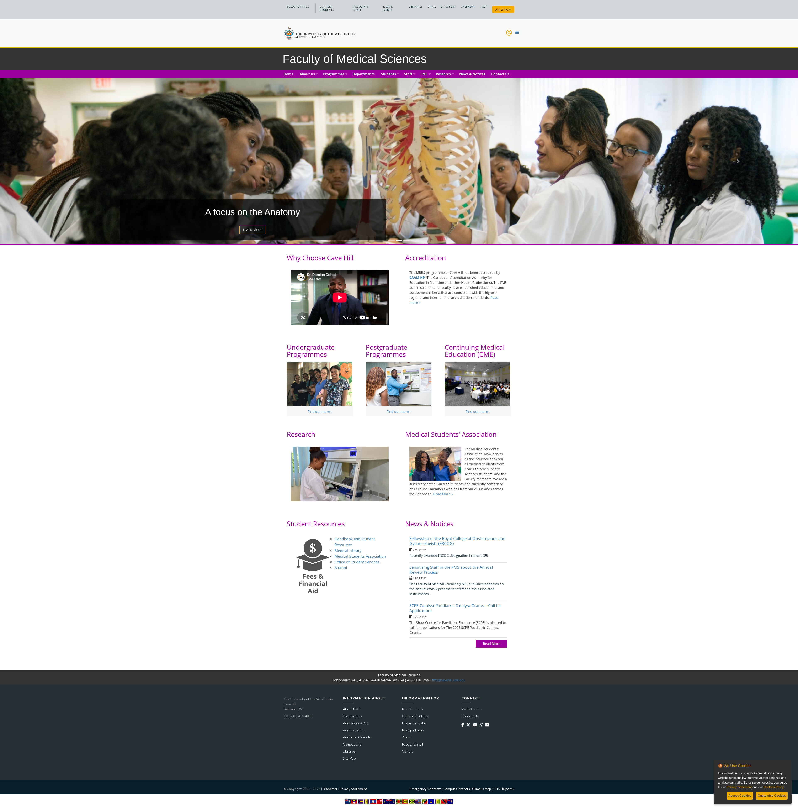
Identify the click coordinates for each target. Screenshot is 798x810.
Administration (354, 730)
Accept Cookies (739, 795)
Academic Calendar (357, 737)
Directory (448, 6)
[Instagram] (482, 725)
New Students (412, 709)
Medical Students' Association (451, 434)
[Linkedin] (487, 725)
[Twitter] (469, 725)
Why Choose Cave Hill (320, 257)
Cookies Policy (774, 787)
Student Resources (316, 523)
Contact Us (469, 716)
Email (432, 6)
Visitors (407, 751)
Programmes (352, 716)
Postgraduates (413, 730)
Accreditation (425, 257)
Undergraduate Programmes (311, 351)
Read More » (443, 494)
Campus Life (352, 744)
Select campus (298, 6)
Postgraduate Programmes (386, 351)
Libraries (416, 6)
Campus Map (481, 789)
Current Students (327, 8)
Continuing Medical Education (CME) (475, 351)
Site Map (349, 759)
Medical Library (348, 550)
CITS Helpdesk (503, 789)
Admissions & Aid (355, 723)
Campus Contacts (456, 789)
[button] (60, 161)
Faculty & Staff (360, 8)
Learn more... (253, 230)
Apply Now (503, 9)
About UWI (351, 709)
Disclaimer (330, 789)
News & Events (387, 8)
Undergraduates (414, 723)
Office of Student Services (357, 561)
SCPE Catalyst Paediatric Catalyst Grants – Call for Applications (455, 608)
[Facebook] (463, 725)
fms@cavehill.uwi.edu (449, 680)
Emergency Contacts (425, 789)
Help (483, 6)
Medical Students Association (360, 556)
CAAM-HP (417, 277)
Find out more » (320, 411)
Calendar (468, 6)
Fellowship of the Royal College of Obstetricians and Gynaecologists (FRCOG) (457, 541)
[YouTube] (476, 725)
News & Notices (429, 523)
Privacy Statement (353, 789)
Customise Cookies (772, 795)
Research (301, 434)
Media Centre (471, 709)
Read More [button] (491, 643)
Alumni (341, 567)
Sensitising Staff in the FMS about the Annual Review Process (451, 569)
